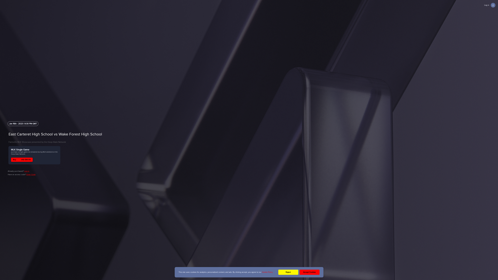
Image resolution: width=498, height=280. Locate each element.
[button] (490, 5)
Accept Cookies (309, 272)
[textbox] (87, 134)
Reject (288, 272)
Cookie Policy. (267, 272)
